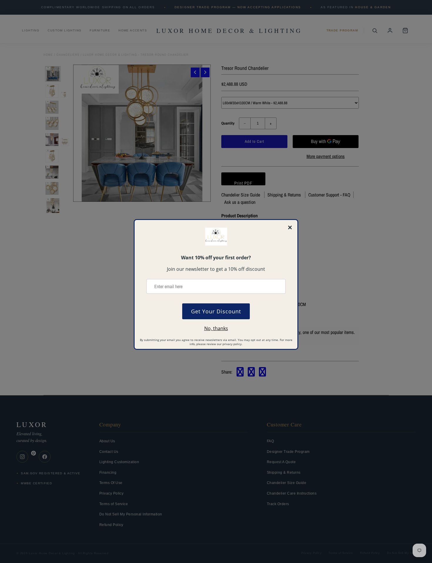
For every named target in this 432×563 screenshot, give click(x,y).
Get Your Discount (216, 311)
